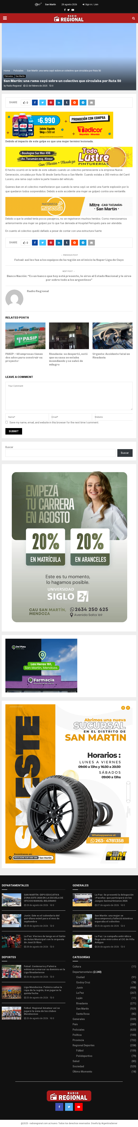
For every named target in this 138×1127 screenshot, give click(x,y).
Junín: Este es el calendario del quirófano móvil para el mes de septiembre (41, 918)
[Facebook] (59, 1107)
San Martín (20, 76)
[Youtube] (79, 1107)
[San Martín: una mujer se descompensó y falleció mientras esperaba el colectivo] (82, 920)
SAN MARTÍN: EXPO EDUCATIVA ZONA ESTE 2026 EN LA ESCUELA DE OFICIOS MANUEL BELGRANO (43, 897)
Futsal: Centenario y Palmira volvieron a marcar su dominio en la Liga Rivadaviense (44, 969)
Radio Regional (14, 86)
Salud (76, 1061)
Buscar (9, 447)
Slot (4, 1029)
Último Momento (82, 1071)
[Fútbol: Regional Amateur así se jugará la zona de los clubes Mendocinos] (11, 1013)
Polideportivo (84, 1056)
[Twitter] (69, 1107)
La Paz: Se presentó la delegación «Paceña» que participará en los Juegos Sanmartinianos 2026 (114, 897)
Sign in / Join (91, 4)
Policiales (8, 76)
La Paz (80, 992)
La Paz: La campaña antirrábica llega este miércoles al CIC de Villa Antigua (114, 939)
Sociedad (78, 1066)
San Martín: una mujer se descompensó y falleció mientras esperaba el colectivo (114, 918)
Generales (79, 1019)
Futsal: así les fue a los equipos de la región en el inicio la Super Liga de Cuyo (69, 260)
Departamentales (83, 972)
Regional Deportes (84, 1045)
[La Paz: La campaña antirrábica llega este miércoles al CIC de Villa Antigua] (82, 941)
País (75, 1024)
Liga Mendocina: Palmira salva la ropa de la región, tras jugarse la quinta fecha (43, 990)
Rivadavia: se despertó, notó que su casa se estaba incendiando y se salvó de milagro (68, 359)
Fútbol (80, 1050)
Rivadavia (82, 1003)
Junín (79, 987)
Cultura (77, 966)
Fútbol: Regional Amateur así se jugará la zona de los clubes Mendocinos (42, 1011)
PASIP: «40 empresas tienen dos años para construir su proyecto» (24, 357)
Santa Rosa (82, 1013)
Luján (79, 998)
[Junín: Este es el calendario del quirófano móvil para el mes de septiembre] (11, 920)
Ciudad (80, 977)
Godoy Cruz (83, 982)
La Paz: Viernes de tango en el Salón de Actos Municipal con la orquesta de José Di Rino (44, 939)
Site (9, 1029)
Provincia (78, 1040)
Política (77, 1034)
